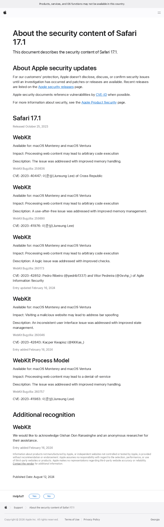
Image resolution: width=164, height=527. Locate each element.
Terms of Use (72, 519)
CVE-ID (101, 95)
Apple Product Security (99, 102)
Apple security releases (56, 87)
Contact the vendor (23, 463)
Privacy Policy (92, 519)
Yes (34, 496)
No (49, 496)
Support (18, 507)
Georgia (155, 519)
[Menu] (159, 13)
